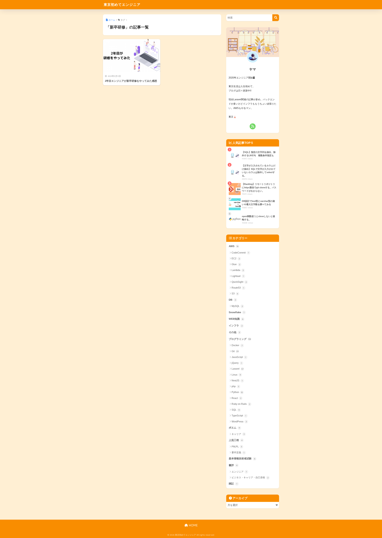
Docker (237, 345)
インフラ (235, 325)
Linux (236, 374)
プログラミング (240, 339)
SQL (236, 409)
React (236, 398)
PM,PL (237, 446)
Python (237, 392)
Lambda (238, 270)
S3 (235, 293)
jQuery (237, 363)
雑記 (233, 483)
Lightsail (238, 276)
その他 (234, 332)
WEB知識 (236, 318)
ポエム (234, 427)
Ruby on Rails (241, 404)
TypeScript (239, 415)
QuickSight (239, 282)
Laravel (237, 368)
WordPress (239, 421)
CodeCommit (240, 252)
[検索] (275, 17)
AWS (233, 246)
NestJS (237, 380)
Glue (236, 264)
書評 (233, 465)
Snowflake (236, 312)
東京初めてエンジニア (122, 4)
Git (235, 351)
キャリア (238, 434)
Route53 (238, 287)
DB (232, 299)
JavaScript (239, 357)
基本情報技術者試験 (242, 458)
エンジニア (239, 471)
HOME (193, 525)
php (235, 386)
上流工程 (235, 440)
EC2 (236, 258)
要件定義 (238, 452)
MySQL (237, 306)
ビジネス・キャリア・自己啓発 (250, 477)
